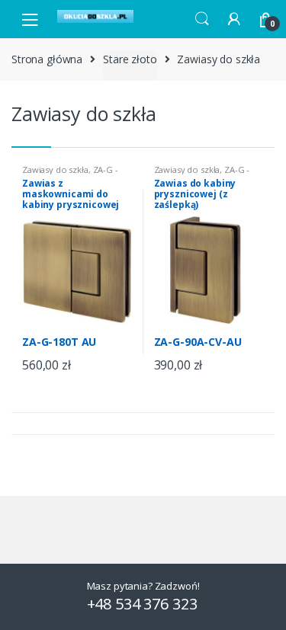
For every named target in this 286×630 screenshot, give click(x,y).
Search (202, 19)
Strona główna (46, 59)
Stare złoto (129, 59)
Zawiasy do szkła (55, 169)
